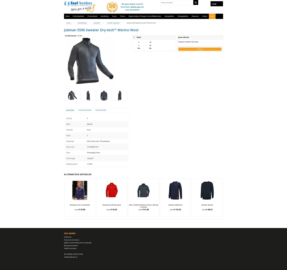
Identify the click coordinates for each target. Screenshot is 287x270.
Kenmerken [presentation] (70, 110)
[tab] (70, 110)
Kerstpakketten (169, 16)
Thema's (122, 16)
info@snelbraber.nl (70, 257)
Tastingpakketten (182, 16)
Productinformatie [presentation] (84, 110)
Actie (212, 16)
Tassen (114, 16)
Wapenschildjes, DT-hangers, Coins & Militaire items (145, 16)
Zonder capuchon (113, 23)
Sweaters (97, 23)
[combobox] (176, 2)
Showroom (195, 16)
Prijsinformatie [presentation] (101, 110)
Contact (204, 16)
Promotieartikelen (78, 16)
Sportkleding (105, 16)
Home (68, 16)
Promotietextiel (92, 16)
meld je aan (135, 7)
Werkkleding (82, 23)
